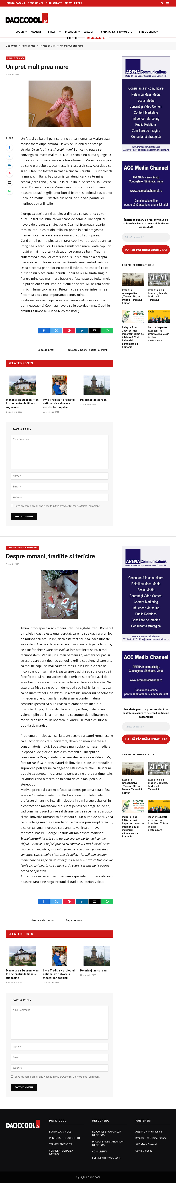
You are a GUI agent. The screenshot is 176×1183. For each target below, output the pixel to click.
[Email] (9, 182)
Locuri (20, 31)
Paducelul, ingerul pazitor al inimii (87, 349)
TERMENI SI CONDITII (60, 1144)
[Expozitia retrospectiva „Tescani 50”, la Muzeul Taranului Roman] (133, 279)
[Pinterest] (9, 173)
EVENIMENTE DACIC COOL (106, 1158)
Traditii (53, 31)
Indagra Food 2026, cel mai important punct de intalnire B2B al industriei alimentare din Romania (133, 337)
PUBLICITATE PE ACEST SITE (65, 1138)
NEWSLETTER (73, 3)
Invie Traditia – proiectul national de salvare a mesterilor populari (59, 403)
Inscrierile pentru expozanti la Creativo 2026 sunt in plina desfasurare (158, 334)
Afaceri (89, 31)
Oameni (36, 31)
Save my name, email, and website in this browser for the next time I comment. (57, 506)
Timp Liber (74, 38)
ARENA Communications (148, 1131)
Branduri (71, 31)
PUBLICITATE (54, 3)
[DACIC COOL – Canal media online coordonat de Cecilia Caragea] (26, 18)
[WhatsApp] (9, 191)
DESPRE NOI (35, 3)
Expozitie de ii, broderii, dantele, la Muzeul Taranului (158, 295)
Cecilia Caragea (143, 1150)
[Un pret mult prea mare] (59, 105)
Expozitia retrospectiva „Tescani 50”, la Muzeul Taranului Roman (132, 296)
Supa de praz (45, 349)
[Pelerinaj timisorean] (96, 385)
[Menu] (168, 3)
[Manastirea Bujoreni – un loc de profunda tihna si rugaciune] (22, 385)
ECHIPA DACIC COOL (60, 1131)
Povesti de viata (15, 58)
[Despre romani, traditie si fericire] (59, 594)
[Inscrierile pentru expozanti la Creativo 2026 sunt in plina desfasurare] (159, 316)
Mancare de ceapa (42, 920)
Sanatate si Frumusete (116, 31)
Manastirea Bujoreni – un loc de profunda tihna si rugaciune (22, 403)
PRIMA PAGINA (16, 3)
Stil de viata (147, 31)
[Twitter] (9, 156)
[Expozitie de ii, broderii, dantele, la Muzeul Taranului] (159, 279)
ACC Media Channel (146, 1144)
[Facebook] (9, 147)
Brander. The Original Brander (151, 1138)
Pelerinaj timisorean (93, 399)
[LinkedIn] (9, 164)
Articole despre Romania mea (22, 548)
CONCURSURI (99, 1151)
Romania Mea (95, 38)
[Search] (162, 3)
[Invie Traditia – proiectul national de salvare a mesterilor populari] (59, 385)
